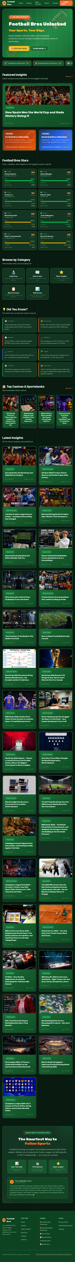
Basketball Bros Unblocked (48, 63)
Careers (55, 3)
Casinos (24, 1239)
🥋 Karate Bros (45, 1244)
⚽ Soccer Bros (45, 1234)
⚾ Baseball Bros (45, 1237)
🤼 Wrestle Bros (45, 1241)
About (47, 3)
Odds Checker (38, 3)
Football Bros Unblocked (16, 63)
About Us (24, 1232)
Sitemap (61, 1229)
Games (29, 3)
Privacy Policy (63, 1222)
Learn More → (39, 48)
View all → (69, 76)
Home (21, 3)
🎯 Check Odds (65, 3)
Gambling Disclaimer (66, 1225)
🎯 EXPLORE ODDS (19, 48)
